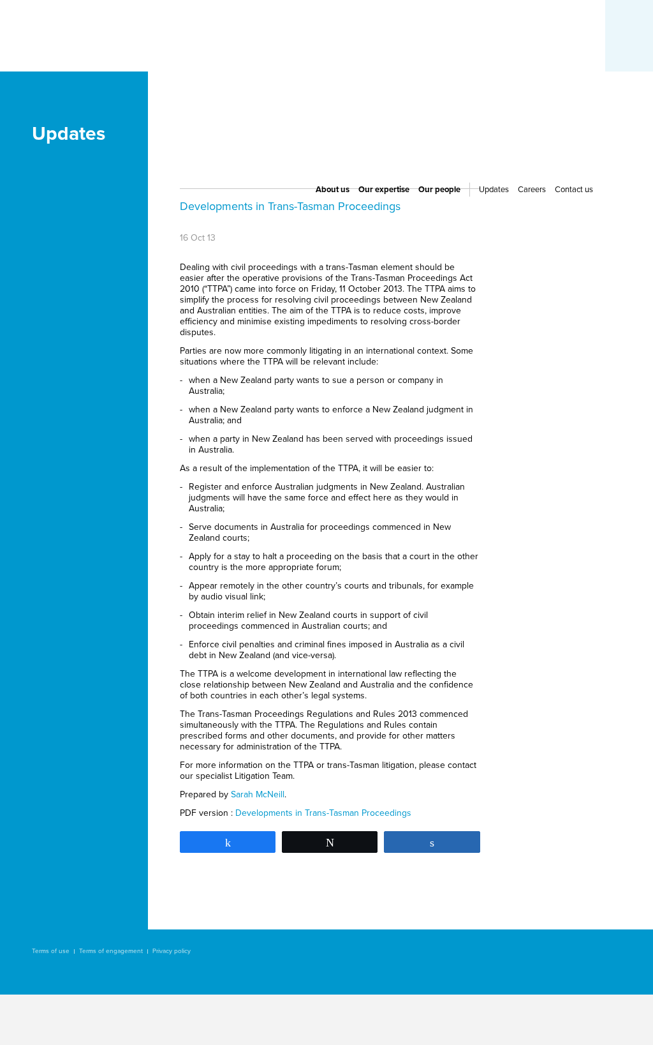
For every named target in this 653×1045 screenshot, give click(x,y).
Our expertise (383, 189)
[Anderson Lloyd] (78, 111)
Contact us (574, 189)
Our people (439, 189)
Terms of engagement (111, 951)
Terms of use (51, 951)
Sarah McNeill (257, 794)
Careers (532, 189)
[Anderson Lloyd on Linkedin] (500, 90)
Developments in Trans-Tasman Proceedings (323, 813)
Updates (494, 189)
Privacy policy (171, 951)
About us (332, 189)
